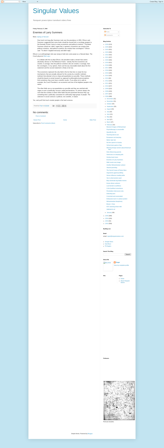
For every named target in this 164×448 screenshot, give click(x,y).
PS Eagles (108, 246)
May (108, 117)
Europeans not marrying (114, 137)
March (109, 122)
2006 (107, 96)
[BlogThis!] (59, 106)
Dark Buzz (108, 244)
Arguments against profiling (115, 173)
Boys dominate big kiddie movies (117, 180)
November (110, 101)
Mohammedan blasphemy (114, 201)
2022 (107, 55)
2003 (107, 221)
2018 (107, 65)
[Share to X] (61, 106)
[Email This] (57, 106)
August (109, 109)
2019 (107, 62)
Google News (109, 241)
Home (65, 120)
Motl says (47, 56)
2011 (107, 83)
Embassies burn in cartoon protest (117, 199)
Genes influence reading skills (116, 175)
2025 (107, 47)
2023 (107, 52)
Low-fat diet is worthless (114, 186)
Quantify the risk (111, 132)
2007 (107, 94)
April (108, 119)
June (108, 114)
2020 (107, 60)
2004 (107, 218)
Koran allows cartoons (113, 183)
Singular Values (56, 10)
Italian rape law (111, 140)
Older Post (93, 120)
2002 (107, 223)
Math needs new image (114, 162)
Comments (109, 35)
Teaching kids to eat (113, 135)
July (108, 112)
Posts (107, 32)
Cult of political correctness (115, 188)
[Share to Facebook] (63, 106)
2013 (107, 78)
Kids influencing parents (114, 152)
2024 (107, 49)
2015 (107, 73)
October (109, 104)
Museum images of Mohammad (116, 127)
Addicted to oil (111, 209)
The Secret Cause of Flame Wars (117, 170)
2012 (107, 81)
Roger (118, 262)
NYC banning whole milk (114, 206)
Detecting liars (111, 193)
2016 (107, 70)
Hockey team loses (112, 157)
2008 (107, 91)
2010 (107, 86)
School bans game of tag (114, 145)
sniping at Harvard (42, 37)
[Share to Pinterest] (65, 106)
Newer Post (36, 120)
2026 (107, 44)
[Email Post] (53, 105)
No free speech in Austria (114, 142)
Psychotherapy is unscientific (115, 129)
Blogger (90, 433)
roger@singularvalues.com (115, 236)
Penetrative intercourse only (115, 191)
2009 (107, 88)
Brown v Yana (111, 204)
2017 (107, 68)
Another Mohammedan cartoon (116, 165)
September (110, 106)
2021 (107, 57)
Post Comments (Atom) (48, 123)
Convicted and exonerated (115, 196)
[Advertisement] (112, 320)
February (110, 125)
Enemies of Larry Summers (115, 160)
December (110, 98)
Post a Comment (41, 116)
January (109, 212)
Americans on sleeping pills (115, 154)
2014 (107, 75)
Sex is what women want (114, 178)
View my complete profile (121, 265)
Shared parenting (112, 167)
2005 (107, 216)
